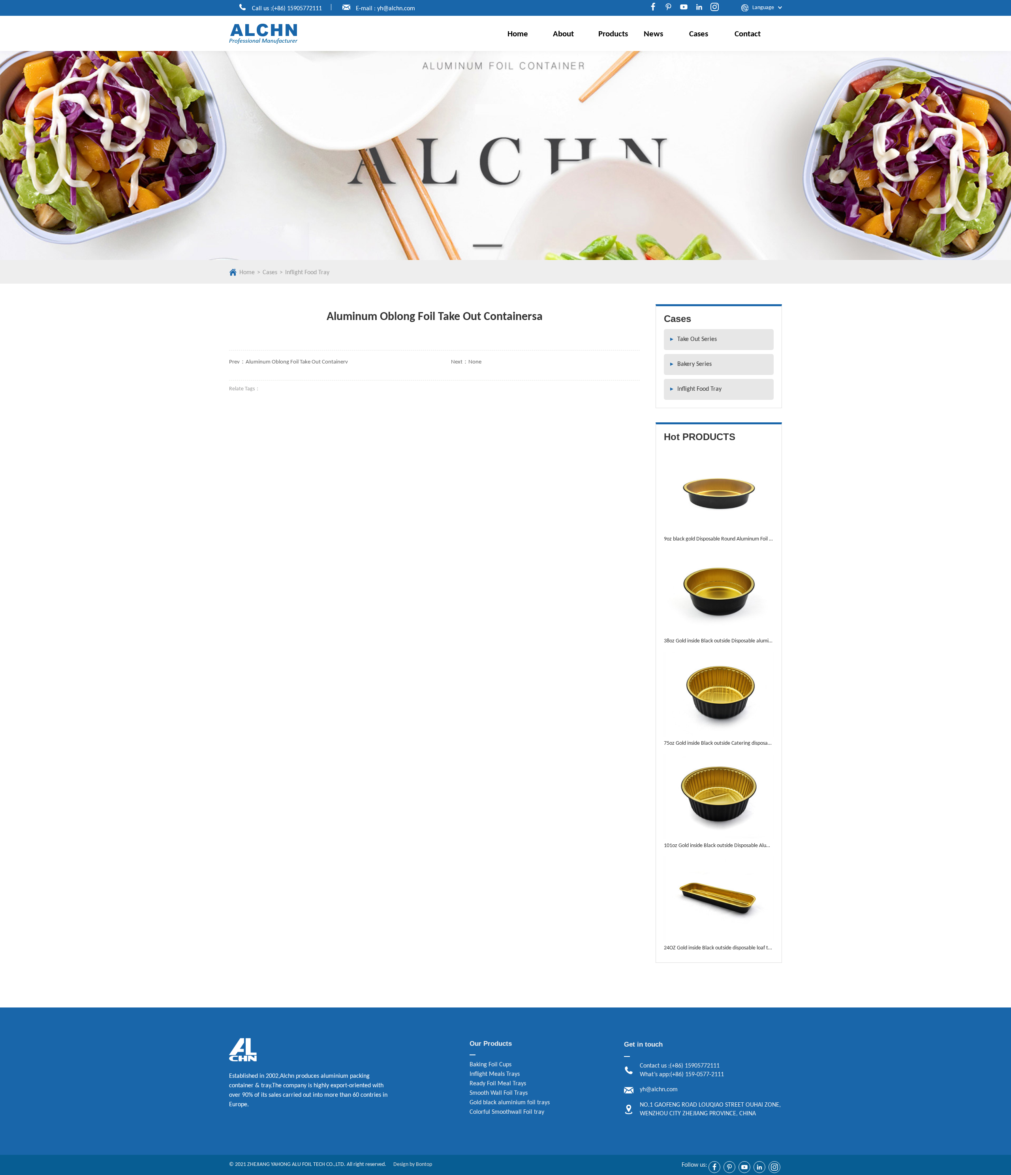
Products (613, 34)
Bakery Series (691, 364)
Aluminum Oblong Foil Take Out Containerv (297, 362)
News (653, 34)
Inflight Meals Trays (495, 1074)
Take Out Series (693, 339)
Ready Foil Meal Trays (498, 1084)
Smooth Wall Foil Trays (499, 1093)
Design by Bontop (412, 1164)
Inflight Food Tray (307, 272)
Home (517, 34)
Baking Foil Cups (490, 1065)
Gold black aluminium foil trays (510, 1103)
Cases (698, 34)
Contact (748, 34)
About (563, 34)
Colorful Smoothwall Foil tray (507, 1112)
